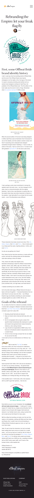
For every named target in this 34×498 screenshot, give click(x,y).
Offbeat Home (7, 484)
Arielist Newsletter (8, 486)
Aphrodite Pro (13, 148)
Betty (14, 244)
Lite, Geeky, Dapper (27, 434)
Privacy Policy (22, 486)
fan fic (6, 248)
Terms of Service (23, 484)
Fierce (19, 244)
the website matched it (11, 90)
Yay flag (19, 344)
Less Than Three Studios (13, 309)
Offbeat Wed (6, 482)
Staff (20, 482)
